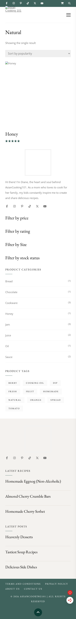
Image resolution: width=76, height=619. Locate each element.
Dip (55, 383)
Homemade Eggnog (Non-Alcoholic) (33, 481)
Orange (36, 400)
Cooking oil (35, 383)
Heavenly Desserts (19, 536)
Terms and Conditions (23, 583)
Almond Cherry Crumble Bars (28, 496)
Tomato (14, 408)
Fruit (30, 391)
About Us (12, 588)
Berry (12, 383)
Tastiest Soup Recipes (21, 551)
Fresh (12, 391)
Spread (56, 400)
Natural (14, 400)
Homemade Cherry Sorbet (25, 511)
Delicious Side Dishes (21, 567)
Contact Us (33, 588)
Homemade (51, 391)
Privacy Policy (56, 583)
